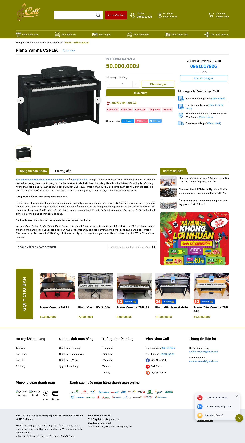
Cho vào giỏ (158, 84)
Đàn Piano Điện (55, 42)
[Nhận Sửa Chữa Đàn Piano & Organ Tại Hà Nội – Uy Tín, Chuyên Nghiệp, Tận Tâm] (168, 181)
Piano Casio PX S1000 (94, 307)
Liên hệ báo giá (203, 359)
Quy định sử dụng (68, 366)
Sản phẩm (107, 360)
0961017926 (203, 66)
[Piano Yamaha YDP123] (134, 286)
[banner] (194, 238)
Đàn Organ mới (180, 34)
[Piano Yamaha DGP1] (57, 286)
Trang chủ (21, 42)
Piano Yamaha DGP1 (54, 307)
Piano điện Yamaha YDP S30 (211, 309)
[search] (98, 15)
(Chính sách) (206, 117)
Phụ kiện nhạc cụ (220, 34)
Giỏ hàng (221, 15)
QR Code (21, 395)
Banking (55, 399)
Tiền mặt (34, 395)
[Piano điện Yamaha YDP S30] (211, 286)
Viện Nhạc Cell (158, 360)
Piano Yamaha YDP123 (133, 307)
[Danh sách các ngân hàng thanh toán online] (122, 394)
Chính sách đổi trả (68, 360)
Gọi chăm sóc (160, 354)
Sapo (71, 436)
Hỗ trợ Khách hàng (203, 350)
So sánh (70, 50)
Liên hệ (106, 372)
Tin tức (106, 366)
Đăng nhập (22, 354)
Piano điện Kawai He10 (171, 307)
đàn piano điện (80, 179)
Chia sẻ (129, 121)
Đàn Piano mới (141, 34)
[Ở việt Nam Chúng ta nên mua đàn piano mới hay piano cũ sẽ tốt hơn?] (168, 204)
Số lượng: (111, 77)
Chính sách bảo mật (69, 348)
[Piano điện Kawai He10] (172, 286)
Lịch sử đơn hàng (116, 15)
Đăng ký (20, 360)
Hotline (144, 15)
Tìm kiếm (21, 348)
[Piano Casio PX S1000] (96, 286)
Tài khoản (170, 15)
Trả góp (45, 399)
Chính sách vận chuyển (71, 354)
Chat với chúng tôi (203, 78)
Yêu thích (96, 60)
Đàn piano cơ (69, 34)
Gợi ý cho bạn (24, 294)
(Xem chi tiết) (218, 98)
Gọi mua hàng (160, 348)
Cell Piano (156, 366)
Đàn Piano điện (30, 34)
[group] (59, 100)
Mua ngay (140, 92)
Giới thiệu (107, 354)
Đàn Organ (105, 34)
